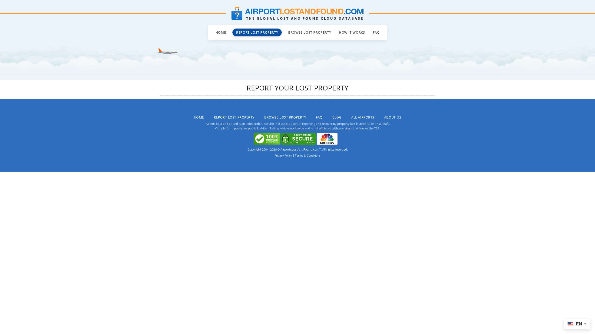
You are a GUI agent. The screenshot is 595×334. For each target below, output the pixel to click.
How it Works (352, 32)
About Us (392, 117)
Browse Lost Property (309, 32)
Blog (336, 117)
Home (220, 32)
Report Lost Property (257, 32)
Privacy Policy (283, 155)
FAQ (376, 32)
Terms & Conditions (308, 155)
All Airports (362, 117)
